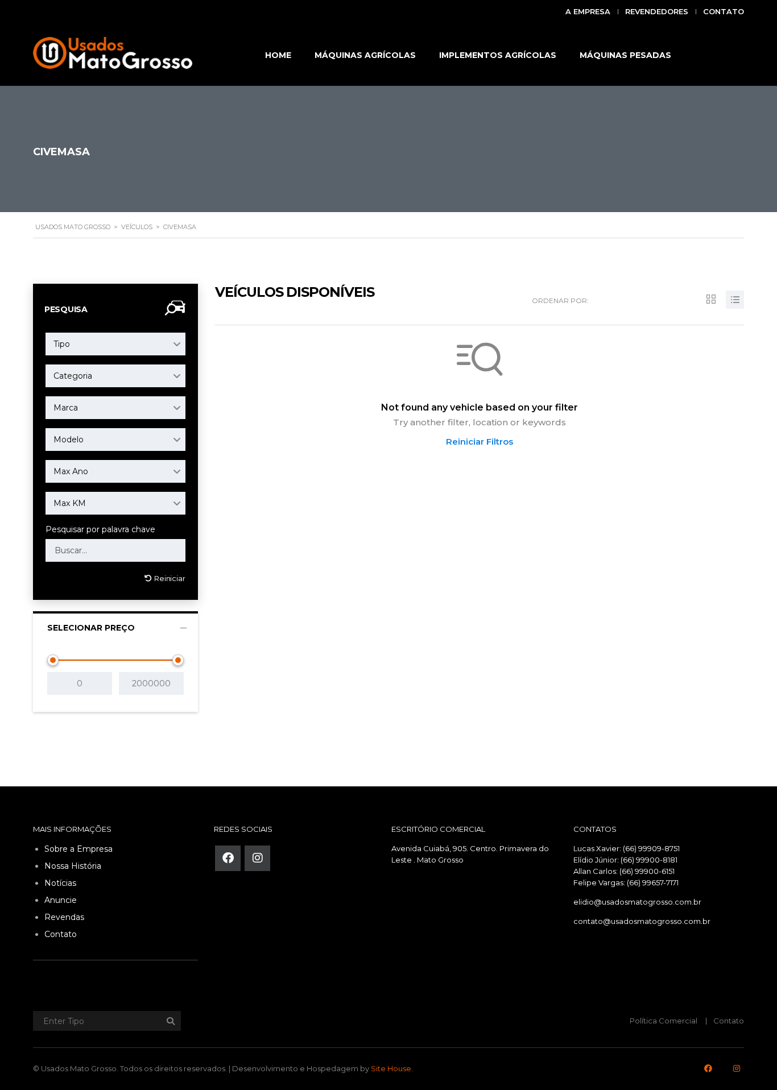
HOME (278, 55)
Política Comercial (663, 1020)
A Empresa (587, 11)
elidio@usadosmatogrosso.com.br (637, 901)
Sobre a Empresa (78, 849)
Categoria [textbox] (72, 376)
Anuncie (60, 900)
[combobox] (115, 344)
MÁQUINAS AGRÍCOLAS (365, 55)
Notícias (60, 883)
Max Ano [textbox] (70, 471)
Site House (391, 1068)
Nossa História (72, 866)
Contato (723, 11)
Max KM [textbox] (69, 503)
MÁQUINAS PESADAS (625, 55)
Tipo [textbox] (61, 344)
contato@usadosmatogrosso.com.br (641, 921)
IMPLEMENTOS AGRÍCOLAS (497, 55)
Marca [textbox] (65, 408)
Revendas (64, 917)
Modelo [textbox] (68, 439)
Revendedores (656, 11)
